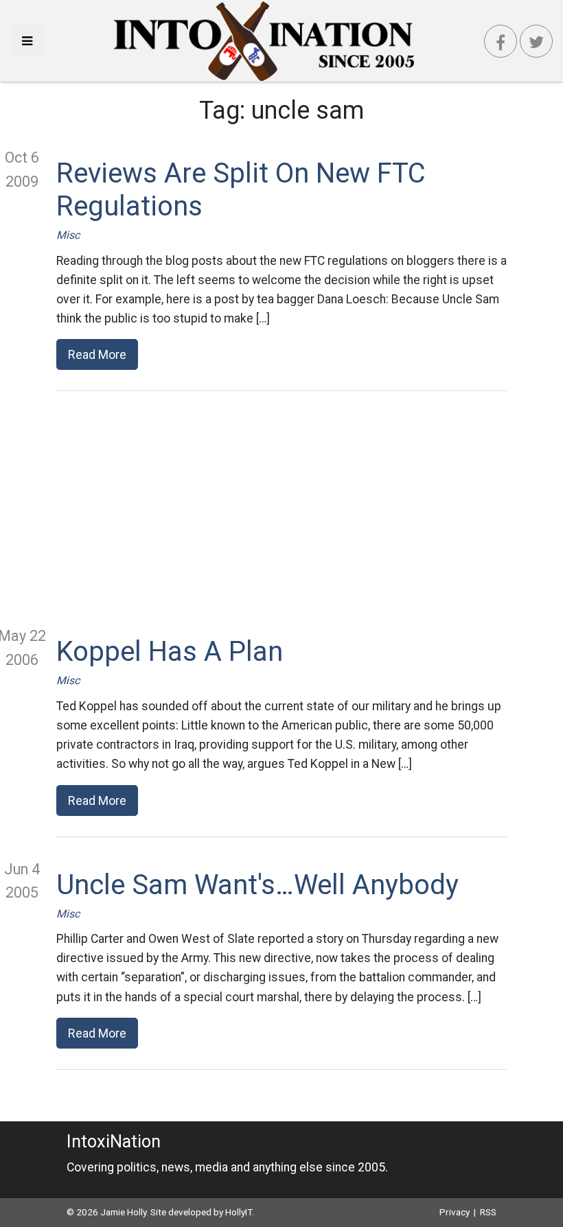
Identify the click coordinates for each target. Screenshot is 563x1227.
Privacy (454, 1211)
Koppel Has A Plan (169, 651)
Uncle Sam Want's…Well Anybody (257, 885)
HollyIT (238, 1211)
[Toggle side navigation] (27, 40)
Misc (68, 235)
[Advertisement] (281, 508)
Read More (97, 354)
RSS (488, 1211)
